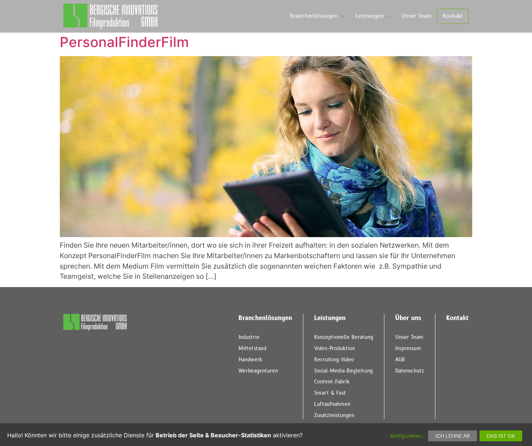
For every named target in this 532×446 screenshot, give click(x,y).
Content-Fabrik (332, 381)
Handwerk (250, 359)
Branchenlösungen (314, 16)
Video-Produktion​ (334, 348)
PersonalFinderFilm (124, 42)
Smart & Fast (330, 393)
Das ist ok (501, 436)
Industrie (248, 337)
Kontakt (453, 16)
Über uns (408, 318)
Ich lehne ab (452, 436)
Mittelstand (252, 348)
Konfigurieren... (408, 436)
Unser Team (416, 16)
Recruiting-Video (334, 359)
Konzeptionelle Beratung (343, 337)
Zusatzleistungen (334, 415)
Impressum (408, 348)
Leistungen (369, 16)
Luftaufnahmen (332, 404)
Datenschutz (409, 370)
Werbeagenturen (258, 370)
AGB (400, 359)
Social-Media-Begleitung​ (343, 370)
